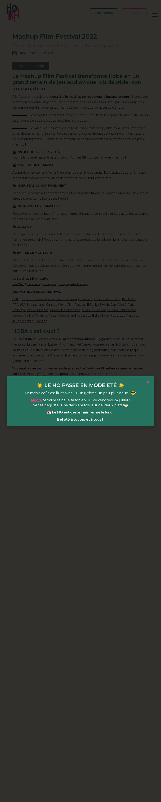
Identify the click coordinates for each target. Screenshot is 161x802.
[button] (148, 382)
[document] (80, 401)
